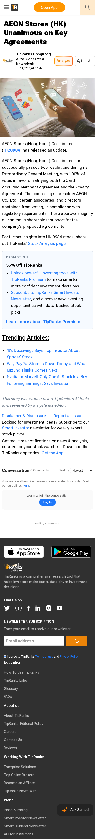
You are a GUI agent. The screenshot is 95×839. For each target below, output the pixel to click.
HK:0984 (11, 164)
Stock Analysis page (47, 271)
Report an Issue (68, 443)
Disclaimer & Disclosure (24, 443)
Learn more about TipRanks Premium (43, 349)
